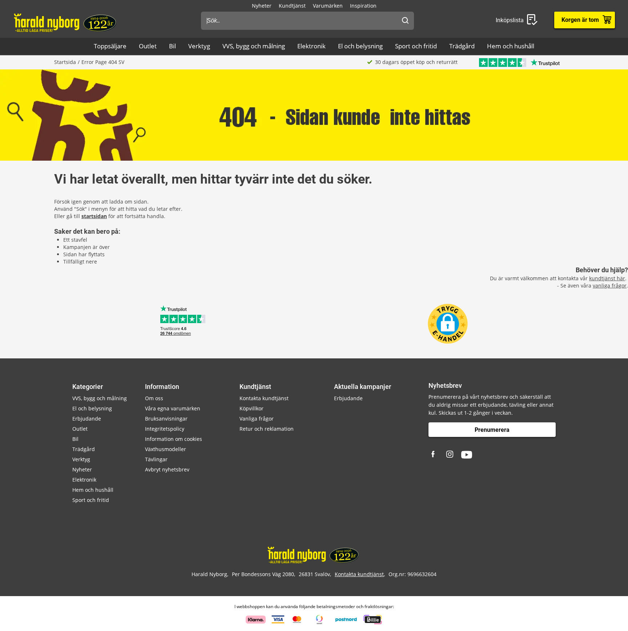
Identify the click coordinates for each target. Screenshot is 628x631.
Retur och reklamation (266, 428)
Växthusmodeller (165, 449)
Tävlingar (156, 459)
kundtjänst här (607, 278)
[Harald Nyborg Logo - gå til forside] (66, 22)
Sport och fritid (416, 46)
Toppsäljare (110, 46)
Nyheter (261, 5)
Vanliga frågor (256, 418)
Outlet (148, 46)
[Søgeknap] (405, 21)
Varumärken (328, 5)
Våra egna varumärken (172, 408)
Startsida (65, 62)
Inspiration (363, 5)
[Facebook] (433, 454)
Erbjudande (86, 418)
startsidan (94, 216)
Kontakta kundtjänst (264, 398)
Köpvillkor (251, 408)
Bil (172, 46)
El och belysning (360, 46)
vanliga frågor (610, 285)
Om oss (154, 398)
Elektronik (311, 46)
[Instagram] (450, 454)
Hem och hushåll (510, 46)
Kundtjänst (292, 5)
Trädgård (462, 46)
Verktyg (199, 46)
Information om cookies (173, 438)
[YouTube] (466, 454)
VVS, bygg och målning (253, 46)
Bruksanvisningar (166, 418)
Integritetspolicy (164, 428)
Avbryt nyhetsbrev (167, 469)
